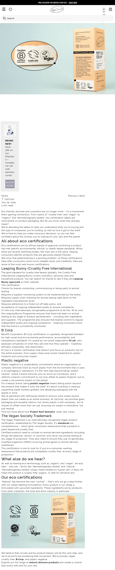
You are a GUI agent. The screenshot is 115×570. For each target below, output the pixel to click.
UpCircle (9, 199)
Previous (73, 196)
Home (4, 196)
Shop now (10, 184)
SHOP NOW (73, 2)
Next (82, 196)
